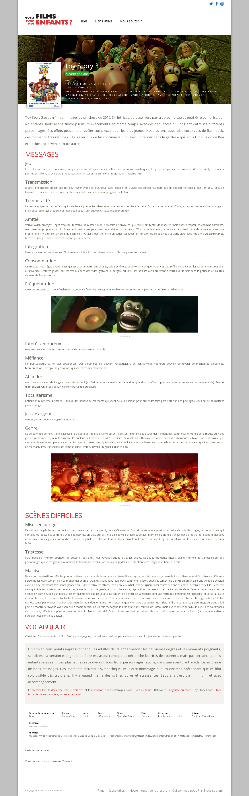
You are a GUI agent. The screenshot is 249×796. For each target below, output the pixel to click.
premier (36, 690)
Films (83, 21)
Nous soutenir (131, 21)
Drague (157, 91)
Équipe (169, 91)
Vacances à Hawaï (70, 694)
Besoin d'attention (136, 91)
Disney (95, 98)
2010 (78, 80)
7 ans (106, 84)
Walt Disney (128, 716)
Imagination (73, 95)
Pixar (105, 98)
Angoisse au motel (180, 690)
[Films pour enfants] (48, 23)
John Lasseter (164, 716)
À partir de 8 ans (77, 74)
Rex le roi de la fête (46, 694)
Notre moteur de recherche (148, 790)
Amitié (95, 91)
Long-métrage (69, 716)
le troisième (77, 690)
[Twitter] (211, 3)
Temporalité (175, 95)
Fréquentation (205, 91)
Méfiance (158, 95)
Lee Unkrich (178, 716)
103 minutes (83, 87)
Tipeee (66, 761)
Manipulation (140, 95)
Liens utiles (103, 21)
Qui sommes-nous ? (185, 790)
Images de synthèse (38, 726)
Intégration (93, 95)
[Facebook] (216, 3)
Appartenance (111, 91)
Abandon (83, 91)
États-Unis (146, 716)
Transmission (195, 95)
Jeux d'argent (119, 95)
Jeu (105, 95)
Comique (83, 98)
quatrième (97, 690)
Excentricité (184, 91)
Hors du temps (144, 690)
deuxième (57, 690)
